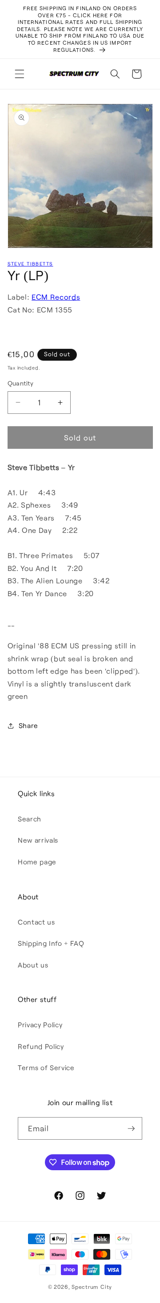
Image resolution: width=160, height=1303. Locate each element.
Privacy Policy (40, 1025)
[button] (19, 74)
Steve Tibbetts (30, 263)
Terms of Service (46, 1068)
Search (29, 819)
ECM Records (56, 297)
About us (33, 965)
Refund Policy (41, 1046)
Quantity (21, 383)
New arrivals (38, 840)
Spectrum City (92, 1287)
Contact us (36, 922)
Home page (37, 862)
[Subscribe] (131, 1128)
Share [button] (28, 725)
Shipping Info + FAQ (51, 943)
